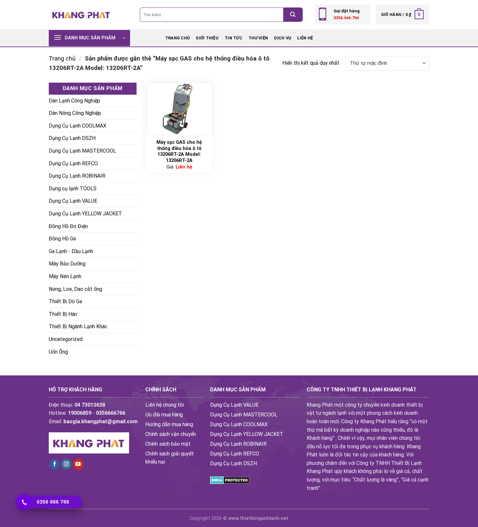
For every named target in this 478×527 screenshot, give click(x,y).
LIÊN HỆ (305, 37)
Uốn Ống (58, 352)
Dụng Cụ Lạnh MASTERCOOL (82, 151)
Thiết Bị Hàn (63, 314)
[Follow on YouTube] (78, 464)
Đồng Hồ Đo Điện (68, 226)
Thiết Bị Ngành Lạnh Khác (78, 326)
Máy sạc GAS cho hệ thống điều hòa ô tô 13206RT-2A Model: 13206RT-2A (179, 151)
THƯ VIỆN (258, 37)
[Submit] (293, 14)
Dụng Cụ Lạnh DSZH (72, 138)
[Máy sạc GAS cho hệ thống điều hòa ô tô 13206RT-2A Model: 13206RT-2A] (179, 109)
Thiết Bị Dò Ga (65, 301)
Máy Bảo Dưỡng (67, 264)
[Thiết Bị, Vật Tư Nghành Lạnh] (81, 14)
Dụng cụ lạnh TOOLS (73, 188)
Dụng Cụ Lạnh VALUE (73, 201)
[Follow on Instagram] (66, 464)
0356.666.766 (346, 17)
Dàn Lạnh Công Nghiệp (74, 101)
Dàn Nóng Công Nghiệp (75, 113)
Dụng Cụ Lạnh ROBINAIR (77, 176)
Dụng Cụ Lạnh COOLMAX (77, 126)
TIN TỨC (233, 37)
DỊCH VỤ (282, 37)
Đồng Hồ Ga (62, 239)
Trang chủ (177, 37)
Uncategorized (66, 339)
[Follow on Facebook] (54, 464)
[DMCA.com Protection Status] (229, 480)
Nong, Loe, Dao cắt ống (75, 289)
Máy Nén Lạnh (65, 276)
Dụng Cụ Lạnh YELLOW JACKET (85, 213)
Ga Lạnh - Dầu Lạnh (71, 251)
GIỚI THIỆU (207, 37)
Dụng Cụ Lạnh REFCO (73, 163)
